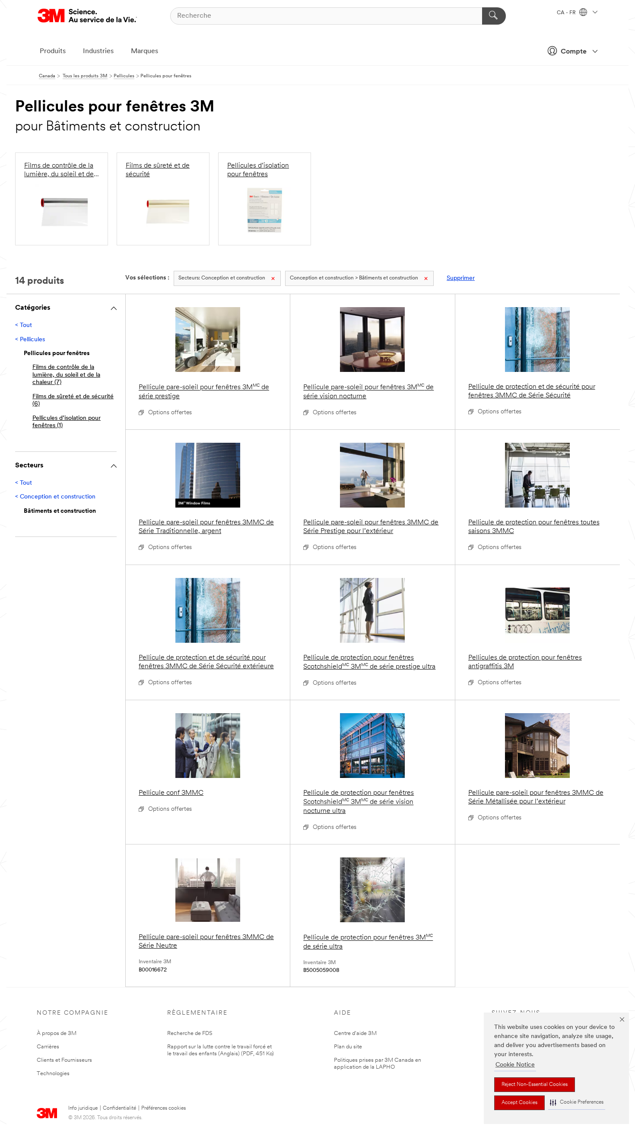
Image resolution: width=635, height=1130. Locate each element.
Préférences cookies (163, 1108)
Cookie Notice (515, 1065)
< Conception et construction (55, 497)
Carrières (48, 1047)
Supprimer (461, 278)
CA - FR (567, 13)
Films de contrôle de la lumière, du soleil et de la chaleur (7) (66, 375)
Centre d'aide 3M (355, 1033)
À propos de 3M (56, 1033)
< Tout (23, 325)
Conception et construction (221, 278)
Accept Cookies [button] (519, 1102)
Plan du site (348, 1047)
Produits (53, 51)
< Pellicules (30, 339)
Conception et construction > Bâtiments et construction (354, 278)
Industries (98, 51)
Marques (144, 51)
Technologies (53, 1073)
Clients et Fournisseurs (64, 1060)
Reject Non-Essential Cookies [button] (535, 1084)
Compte (573, 51)
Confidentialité (119, 1108)
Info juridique (83, 1108)
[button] (576, 1102)
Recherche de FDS (190, 1033)
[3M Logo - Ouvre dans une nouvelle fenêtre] (87, 15)
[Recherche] (494, 16)
